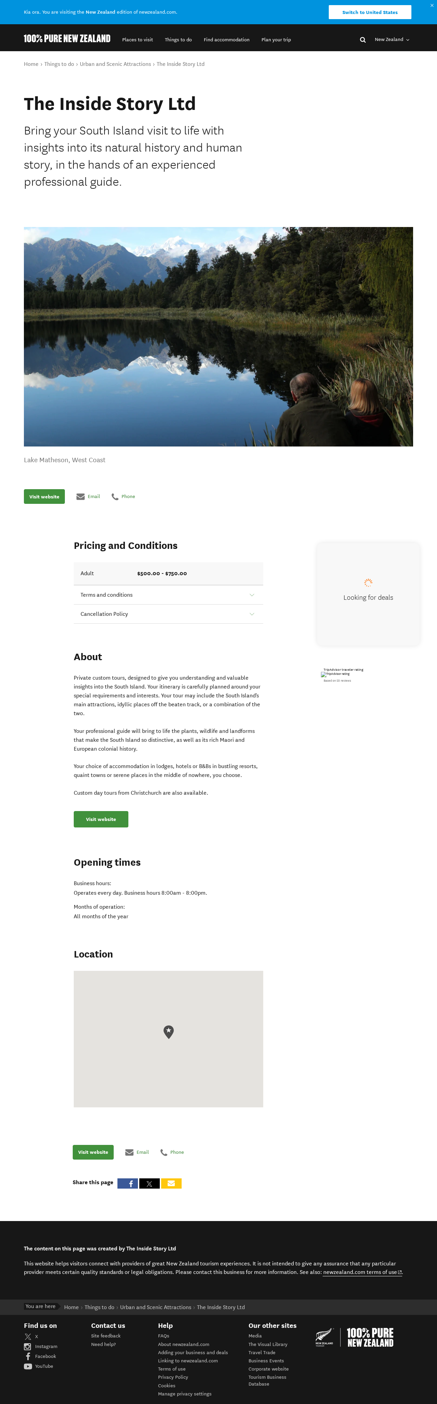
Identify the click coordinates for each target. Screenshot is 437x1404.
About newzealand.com (183, 1344)
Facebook (45, 1356)
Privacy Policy (173, 1377)
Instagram (45, 1346)
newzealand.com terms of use (362, 1271)
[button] (137, 40)
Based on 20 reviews (337, 680)
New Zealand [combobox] (390, 39)
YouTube (43, 1366)
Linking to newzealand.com (188, 1361)
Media (255, 1336)
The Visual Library (268, 1344)
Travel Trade (262, 1353)
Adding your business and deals (193, 1353)
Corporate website (269, 1369)
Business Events (266, 1361)
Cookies (166, 1386)
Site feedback (106, 1336)
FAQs (163, 1336)
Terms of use (172, 1369)
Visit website (44, 496)
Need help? (103, 1344)
